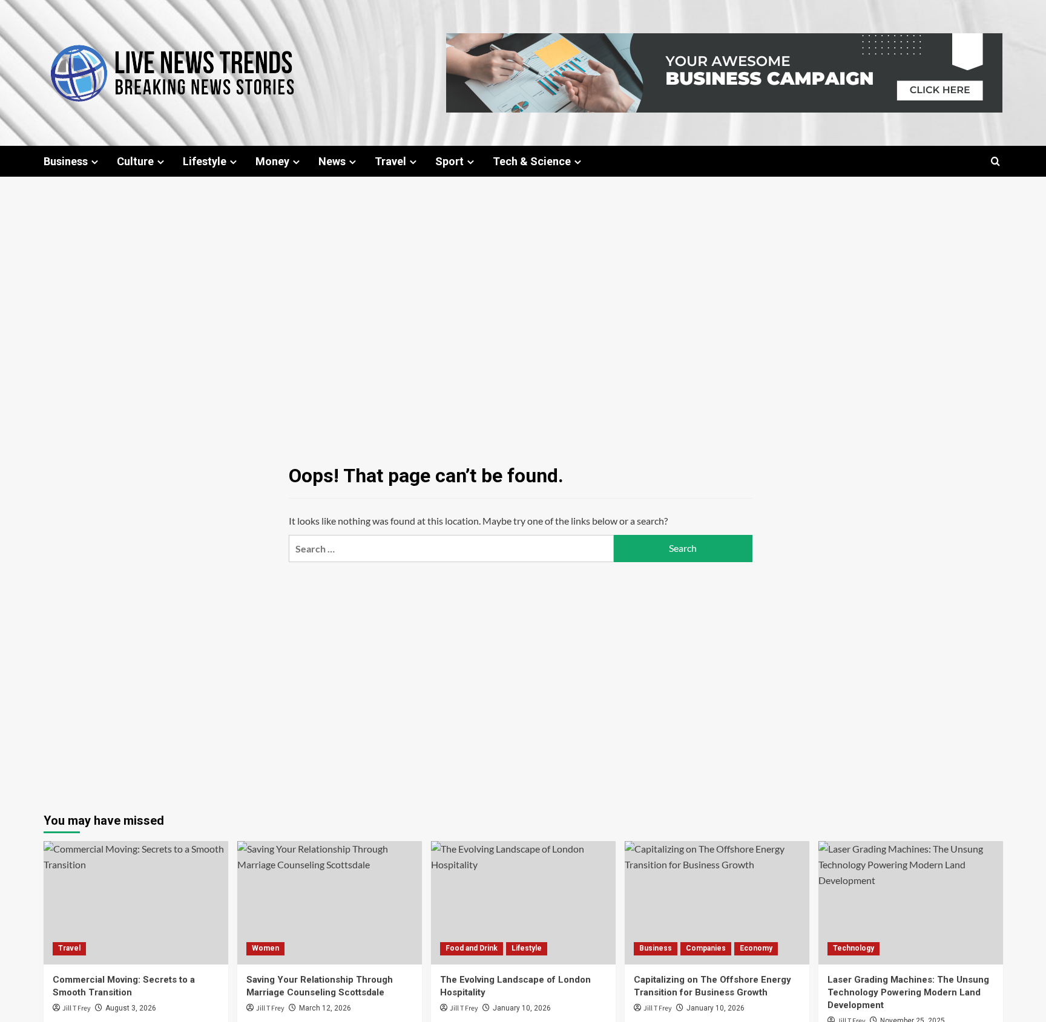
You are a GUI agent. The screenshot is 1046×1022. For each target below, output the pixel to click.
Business (66, 161)
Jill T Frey (76, 1008)
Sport (449, 161)
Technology (853, 948)
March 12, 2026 (325, 1008)
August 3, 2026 (130, 1008)
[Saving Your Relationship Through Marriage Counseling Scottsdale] (329, 902)
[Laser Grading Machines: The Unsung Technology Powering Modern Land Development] (910, 902)
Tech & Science (532, 161)
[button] (995, 161)
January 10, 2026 (522, 1008)
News (332, 161)
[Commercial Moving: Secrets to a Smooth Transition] (136, 902)
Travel (390, 161)
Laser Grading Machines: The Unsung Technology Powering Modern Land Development (908, 992)
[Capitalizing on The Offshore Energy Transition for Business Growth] (717, 902)
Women (265, 948)
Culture (135, 161)
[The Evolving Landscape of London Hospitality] (523, 902)
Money (272, 161)
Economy (756, 948)
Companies (706, 948)
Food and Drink (472, 948)
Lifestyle (204, 161)
